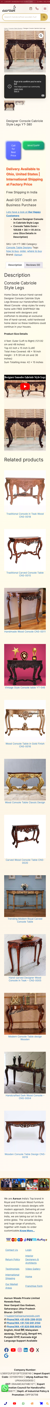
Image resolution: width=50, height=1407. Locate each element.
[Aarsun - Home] (14, 8)
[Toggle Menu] (45, 8)
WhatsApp (33, 145)
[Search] (44, 17)
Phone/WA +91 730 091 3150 (23, 1323)
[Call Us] (37, 8)
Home (6, 28)
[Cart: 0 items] (31, 8)
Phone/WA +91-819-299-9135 (24, 1319)
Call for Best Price (13, 150)
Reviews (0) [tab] (33, 265)
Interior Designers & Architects (32, 1259)
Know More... (27, 1230)
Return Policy (12, 1259)
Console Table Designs (15, 28)
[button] (40, 35)
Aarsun (18, 254)
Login (28, 1250)
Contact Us (11, 1250)
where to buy (34, 251)
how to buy (12, 251)
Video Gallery (32, 1269)
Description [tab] (15, 265)
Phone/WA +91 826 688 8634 (24, 1326)
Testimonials (12, 1269)
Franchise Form (33, 1286)
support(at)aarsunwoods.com (23, 1315)
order (23, 251)
